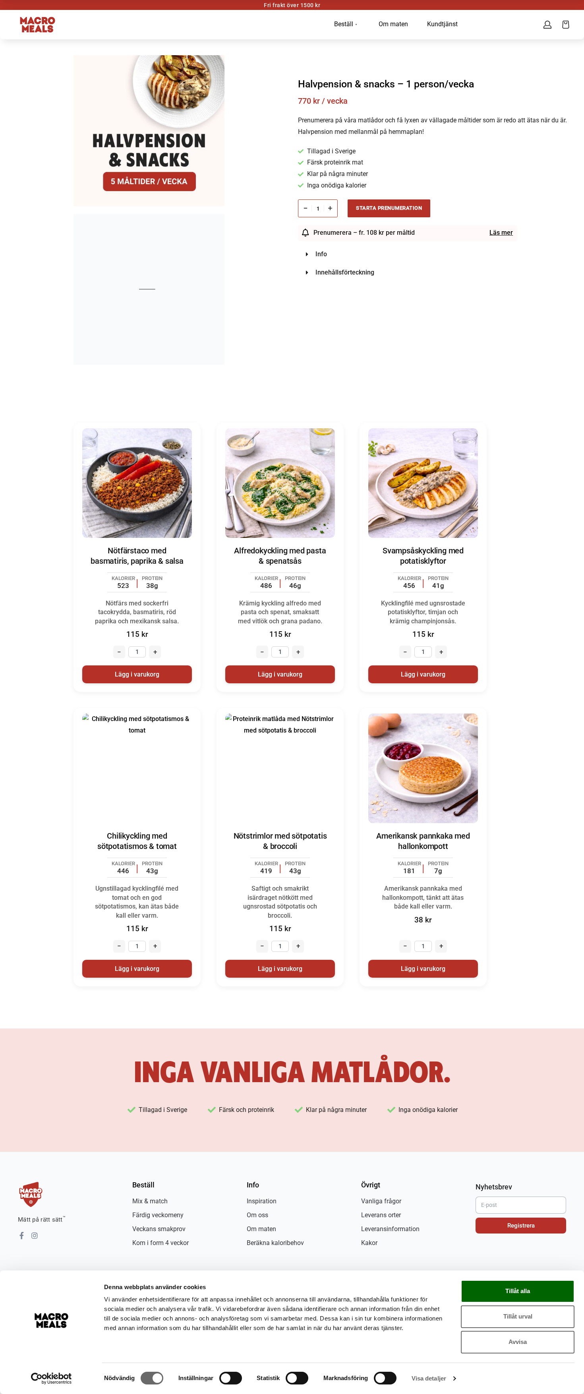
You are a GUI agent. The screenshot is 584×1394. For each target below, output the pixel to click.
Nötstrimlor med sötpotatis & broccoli (280, 841)
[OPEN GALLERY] (148, 130)
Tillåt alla (517, 1291)
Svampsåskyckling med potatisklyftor (423, 556)
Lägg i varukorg (137, 674)
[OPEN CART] (565, 24)
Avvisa (518, 1341)
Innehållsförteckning (344, 272)
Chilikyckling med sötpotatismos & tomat (137, 841)
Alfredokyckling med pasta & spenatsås (280, 556)
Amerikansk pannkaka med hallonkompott (423, 841)
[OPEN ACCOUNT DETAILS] (547, 24)
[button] (435, 254)
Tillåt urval (517, 1316)
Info (321, 254)
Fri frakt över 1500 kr (292, 5)
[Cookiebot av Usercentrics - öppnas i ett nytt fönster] (51, 1378)
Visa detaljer (429, 1378)
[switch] (230, 1378)
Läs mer (501, 232)
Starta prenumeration (389, 208)
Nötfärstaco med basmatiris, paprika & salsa (137, 556)
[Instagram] (34, 1235)
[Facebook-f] (21, 1235)
